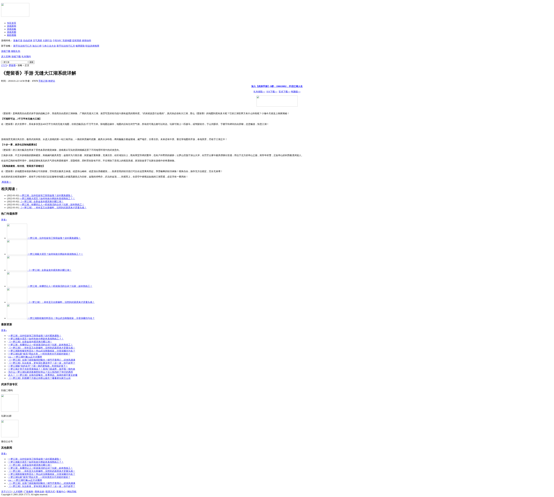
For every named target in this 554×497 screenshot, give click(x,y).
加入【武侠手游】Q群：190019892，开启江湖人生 (277, 86)
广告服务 (28, 491)
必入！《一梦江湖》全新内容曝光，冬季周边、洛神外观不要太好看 (42, 375)
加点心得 (37, 46)
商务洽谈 (39, 491)
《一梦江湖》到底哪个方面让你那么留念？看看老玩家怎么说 (39, 378)
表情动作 (86, 40)
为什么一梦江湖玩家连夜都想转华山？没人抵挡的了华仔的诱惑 (40, 372)
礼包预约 (26, 56)
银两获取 (80, 46)
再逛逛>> (6, 182)
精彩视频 (11, 35)
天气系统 (37, 40)
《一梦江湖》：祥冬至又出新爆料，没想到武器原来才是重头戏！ (53, 207)
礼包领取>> (259, 91)
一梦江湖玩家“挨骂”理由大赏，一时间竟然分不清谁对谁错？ (39, 354)
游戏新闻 (11, 26)
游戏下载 (5, 51)
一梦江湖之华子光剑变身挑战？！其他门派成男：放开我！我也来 (41, 369)
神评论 (51, 81)
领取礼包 (15, 51)
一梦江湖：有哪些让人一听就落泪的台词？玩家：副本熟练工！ (52, 204)
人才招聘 (17, 491)
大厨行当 (47, 40)
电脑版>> (296, 91)
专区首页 (11, 23)
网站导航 (71, 491)
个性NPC (57, 40)
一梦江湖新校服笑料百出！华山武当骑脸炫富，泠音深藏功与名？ (41, 351)
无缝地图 (67, 40)
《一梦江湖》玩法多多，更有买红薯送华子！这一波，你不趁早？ (41, 363)
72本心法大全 (49, 46)
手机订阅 (43, 81)
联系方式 (50, 491)
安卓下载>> (284, 91)
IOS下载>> (271, 91)
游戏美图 (11, 32)
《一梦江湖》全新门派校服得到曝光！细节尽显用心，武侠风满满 (41, 360)
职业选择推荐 (92, 46)
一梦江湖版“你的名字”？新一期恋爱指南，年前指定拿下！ (38, 366)
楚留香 (12, 65)
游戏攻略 (11, 29)
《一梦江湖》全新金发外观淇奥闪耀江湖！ (41, 201)
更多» (4, 219)
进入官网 (5, 56)
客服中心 (61, 491)
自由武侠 (27, 40)
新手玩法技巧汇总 (22, 46)
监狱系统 (76, 40)
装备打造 (18, 40)
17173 (4, 65)
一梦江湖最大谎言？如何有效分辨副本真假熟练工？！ (47, 198)
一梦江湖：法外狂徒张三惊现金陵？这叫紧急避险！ (46, 195)
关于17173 (6, 491)
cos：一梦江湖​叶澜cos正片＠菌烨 (25, 357)
